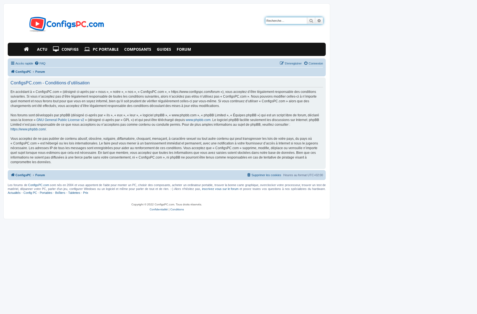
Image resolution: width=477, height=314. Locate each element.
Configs (70, 49)
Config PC (30, 192)
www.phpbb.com (198, 120)
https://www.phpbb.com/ (28, 129)
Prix (85, 192)
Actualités (14, 192)
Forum (184, 49)
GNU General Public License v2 (60, 120)
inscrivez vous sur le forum (220, 188)
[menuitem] (40, 63)
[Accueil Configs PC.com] (27, 49)
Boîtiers (60, 192)
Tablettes (74, 192)
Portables (46, 192)
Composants (137, 49)
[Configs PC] (58, 26)
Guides (164, 49)
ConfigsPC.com (38, 185)
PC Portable (106, 49)
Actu (42, 49)
